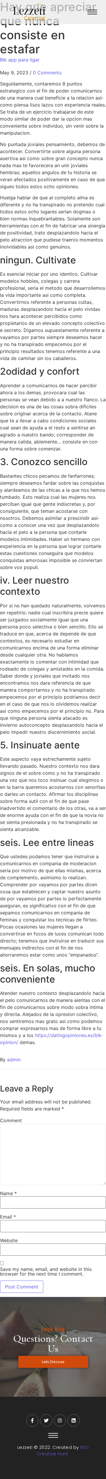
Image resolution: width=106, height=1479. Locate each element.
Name (8, 1193)
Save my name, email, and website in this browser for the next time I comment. (46, 1271)
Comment (11, 1120)
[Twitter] (46, 1420)
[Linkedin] (73, 1420)
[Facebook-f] (32, 1420)
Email (8, 1216)
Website (9, 1240)
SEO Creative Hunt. (63, 1450)
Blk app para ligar (19, 60)
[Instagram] (60, 1420)
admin (14, 1059)
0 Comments (47, 73)
